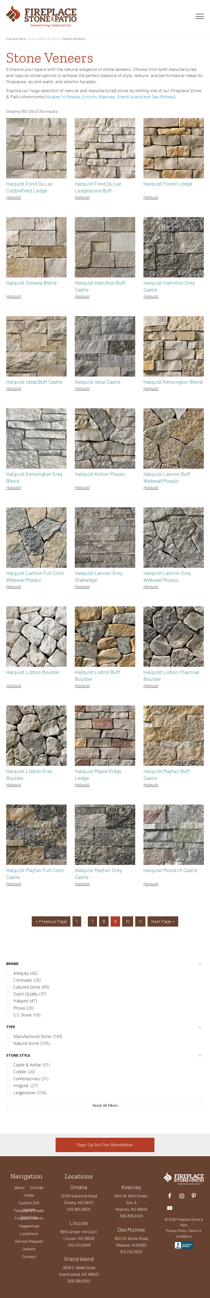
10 (129, 921)
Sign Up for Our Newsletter (105, 1144)
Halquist (13, 197)
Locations (29, 1233)
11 (142, 921)
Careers (28, 1248)
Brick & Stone (49, 38)
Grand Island (79, 1258)
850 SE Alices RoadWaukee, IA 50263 (131, 1241)
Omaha (78, 1187)
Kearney (131, 1187)
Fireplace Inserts (28, 1218)
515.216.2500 (131, 1251)
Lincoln (79, 1222)
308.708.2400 (131, 1215)
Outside (36, 1187)
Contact (29, 1256)
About (20, 1187)
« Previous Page (51, 922)
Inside (29, 1195)
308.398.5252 (78, 1280)
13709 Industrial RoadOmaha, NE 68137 (79, 1199)
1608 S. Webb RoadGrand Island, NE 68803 (79, 1270)
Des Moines (131, 1229)
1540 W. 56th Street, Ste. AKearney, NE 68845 (131, 1202)
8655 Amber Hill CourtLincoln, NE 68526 (78, 1235)
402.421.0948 (78, 1244)
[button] (200, 16)
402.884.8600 (79, 1209)
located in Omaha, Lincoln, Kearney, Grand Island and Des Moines (110, 96)
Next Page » (163, 922)
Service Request (29, 1241)
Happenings (29, 1225)
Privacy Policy (176, 1230)
